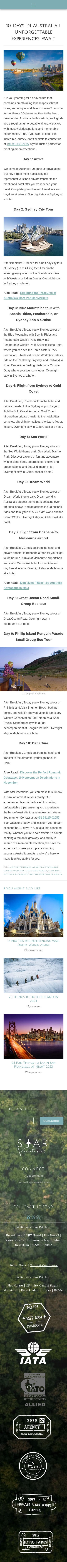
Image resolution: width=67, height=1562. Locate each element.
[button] (33, 5)
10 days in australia (20, 867)
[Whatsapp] (38, 1217)
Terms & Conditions (43, 1265)
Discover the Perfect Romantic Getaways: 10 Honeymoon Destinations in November (32, 777)
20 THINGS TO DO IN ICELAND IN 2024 (33, 999)
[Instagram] (33, 1217)
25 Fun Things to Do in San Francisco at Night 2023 (34, 1064)
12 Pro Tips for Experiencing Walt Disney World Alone (34, 942)
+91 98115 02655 (18, 143)
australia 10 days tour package (30, 871)
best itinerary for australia (46, 874)
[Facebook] (28, 1217)
